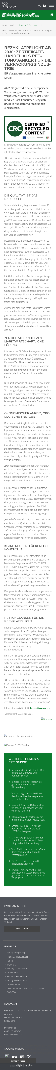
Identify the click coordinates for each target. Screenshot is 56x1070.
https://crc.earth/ (40, 708)
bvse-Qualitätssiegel (17, 968)
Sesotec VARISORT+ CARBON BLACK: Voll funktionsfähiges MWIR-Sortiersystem (26, 828)
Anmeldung (22, 929)
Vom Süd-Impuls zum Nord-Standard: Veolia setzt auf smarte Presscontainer (28, 852)
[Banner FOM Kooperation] (18, 735)
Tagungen (12, 964)
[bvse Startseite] (52, 15)
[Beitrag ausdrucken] (46, 719)
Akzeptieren (18, 1061)
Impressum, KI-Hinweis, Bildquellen (25, 988)
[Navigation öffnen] (52, 6)
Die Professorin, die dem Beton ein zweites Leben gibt (27, 862)
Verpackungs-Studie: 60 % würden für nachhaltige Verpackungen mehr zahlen (27, 796)
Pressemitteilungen (17, 956)
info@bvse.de (10, 1027)
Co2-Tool (12, 992)
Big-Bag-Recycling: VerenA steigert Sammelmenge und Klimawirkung (27, 784)
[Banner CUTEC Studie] (16, 745)
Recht (10, 960)
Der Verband (13, 972)
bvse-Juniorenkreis (17, 980)
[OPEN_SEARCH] (39, 5)
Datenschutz (13, 984)
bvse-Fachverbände (17, 976)
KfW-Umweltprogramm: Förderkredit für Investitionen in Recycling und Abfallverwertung (27, 840)
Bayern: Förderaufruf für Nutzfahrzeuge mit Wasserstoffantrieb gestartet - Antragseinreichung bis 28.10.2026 (28, 874)
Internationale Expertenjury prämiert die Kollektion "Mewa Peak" (28, 818)
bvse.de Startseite (16, 953)
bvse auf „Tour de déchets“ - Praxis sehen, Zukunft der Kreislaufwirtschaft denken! (27, 808)
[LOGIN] (44, 5)
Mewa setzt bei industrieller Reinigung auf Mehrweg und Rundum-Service (27, 772)
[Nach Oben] (51, 1066)
